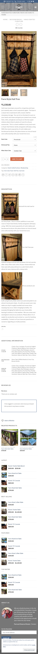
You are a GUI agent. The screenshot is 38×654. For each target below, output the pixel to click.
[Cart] (35, 7)
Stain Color (4, 139)
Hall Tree (16, 170)
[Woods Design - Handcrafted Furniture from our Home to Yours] (19, 7)
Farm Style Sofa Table (7, 449)
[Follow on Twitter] (31, 1)
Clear (35, 136)
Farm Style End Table (26, 449)
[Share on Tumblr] (23, 174)
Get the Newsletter (6, 629)
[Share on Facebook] (6, 174)
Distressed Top (5, 145)
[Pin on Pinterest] (16, 174)
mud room (21, 170)
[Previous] (4, 59)
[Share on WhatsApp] (3, 174)
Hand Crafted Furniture (14, 168)
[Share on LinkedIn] (19, 174)
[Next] (33, 59)
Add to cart (17, 159)
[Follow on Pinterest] (33, 1)
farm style (7, 170)
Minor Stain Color (6, 150)
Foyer (11, 170)
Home (5, 19)
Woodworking (16, 19)
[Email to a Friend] (13, 174)
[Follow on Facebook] (28, 1)
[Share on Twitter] (9, 174)
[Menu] (3, 7)
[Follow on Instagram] (29, 1)
